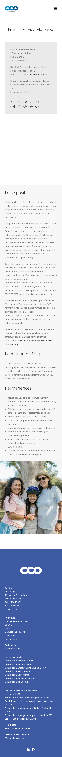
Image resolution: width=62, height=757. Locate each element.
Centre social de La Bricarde (18, 664)
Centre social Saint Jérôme (17, 671)
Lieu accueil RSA (12, 694)
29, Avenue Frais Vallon (16, 595)
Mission (8, 628)
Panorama (10, 635)
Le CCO (8, 624)
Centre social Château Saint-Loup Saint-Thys (26, 667)
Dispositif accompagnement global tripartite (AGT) (28, 715)
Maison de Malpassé (14, 738)
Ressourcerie (11, 639)
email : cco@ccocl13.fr (15, 609)
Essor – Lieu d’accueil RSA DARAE (20, 718)
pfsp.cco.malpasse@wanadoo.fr (31, 74)
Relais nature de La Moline (17, 728)
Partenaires (10, 645)
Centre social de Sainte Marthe (19, 678)
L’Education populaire (15, 631)
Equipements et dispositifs (17, 621)
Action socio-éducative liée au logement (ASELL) (27, 697)
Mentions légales (13, 648)
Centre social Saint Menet (17, 674)
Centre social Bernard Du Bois (19, 660)
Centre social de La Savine (17, 681)
